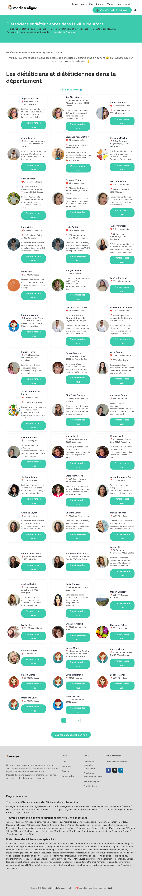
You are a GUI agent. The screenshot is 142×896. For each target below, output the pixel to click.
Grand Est (103, 806)
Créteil (64, 824)
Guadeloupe (115, 806)
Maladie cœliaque (14, 852)
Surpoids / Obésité (62, 861)
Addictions (11, 843)
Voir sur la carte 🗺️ (71, 89)
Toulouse (107, 831)
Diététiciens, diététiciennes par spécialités (31, 839)
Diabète (26, 849)
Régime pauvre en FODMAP (63, 858)
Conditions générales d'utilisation (89, 765)
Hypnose (122, 849)
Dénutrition (126, 846)
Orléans (103, 828)
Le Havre (91, 824)
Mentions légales (92, 781)
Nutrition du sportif (31, 855)
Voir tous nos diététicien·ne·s (71, 735)
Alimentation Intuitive (86, 843)
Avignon (102, 821)
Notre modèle (125, 4)
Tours (127, 831)
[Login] (135, 10)
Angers (37, 821)
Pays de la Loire (125, 809)
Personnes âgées (86, 855)
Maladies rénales (115, 852)
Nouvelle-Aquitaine (95, 809)
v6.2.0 (109, 888)
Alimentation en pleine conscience (34, 843)
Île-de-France (31, 809)
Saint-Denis (47, 831)
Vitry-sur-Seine (27, 834)
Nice (88, 828)
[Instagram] (114, 770)
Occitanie (111, 809)
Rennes (19, 831)
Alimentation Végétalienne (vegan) (115, 843)
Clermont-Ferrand (50, 824)
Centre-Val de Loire (79, 806)
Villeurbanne (12, 834)
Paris (111, 828)
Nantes (80, 828)
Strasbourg (87, 831)
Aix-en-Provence (14, 821)
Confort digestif (111, 846)
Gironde (58, 52)
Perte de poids (104, 855)
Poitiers (131, 828)
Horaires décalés (108, 849)
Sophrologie (23, 861)
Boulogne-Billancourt (16, 824)
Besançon (112, 821)
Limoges (117, 824)
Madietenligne (59, 888)
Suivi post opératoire (41, 861)
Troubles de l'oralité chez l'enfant (88, 861)
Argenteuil (57, 821)
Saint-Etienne (61, 831)
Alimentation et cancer (63, 843)
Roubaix (28, 831)
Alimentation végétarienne (19, 846)
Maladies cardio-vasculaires (38, 852)
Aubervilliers (90, 821)
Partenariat (67, 766)
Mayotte (68, 809)
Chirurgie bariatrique (92, 846)
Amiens (28, 821)
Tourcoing (117, 831)
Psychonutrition (13, 858)
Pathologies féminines (52, 855)
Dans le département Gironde (35, 31)
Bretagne (64, 806)
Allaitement (39, 846)
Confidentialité (91, 786)
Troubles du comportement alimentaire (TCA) (99, 865)
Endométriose (79, 849)
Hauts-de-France (14, 809)
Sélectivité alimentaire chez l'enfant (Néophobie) (101, 858)
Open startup (68, 776)
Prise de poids (120, 855)
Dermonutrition (13, 849)
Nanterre (70, 828)
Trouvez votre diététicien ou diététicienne (27, 28)
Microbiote (130, 852)
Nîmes (95, 828)
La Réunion (45, 809)
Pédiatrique (70, 855)
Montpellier (29, 828)
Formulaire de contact (116, 761)
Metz (19, 828)
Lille (110, 824)
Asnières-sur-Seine (73, 821)
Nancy (62, 828)
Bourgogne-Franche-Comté (44, 806)
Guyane (126, 806)
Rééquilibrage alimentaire (35, 858)
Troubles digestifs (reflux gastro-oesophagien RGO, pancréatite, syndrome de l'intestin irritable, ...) (68, 863)
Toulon (98, 831)
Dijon (71, 824)
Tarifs (110, 4)
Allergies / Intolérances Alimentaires (64, 846)
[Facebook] (108, 770)
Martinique (57, 809)
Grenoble (80, 824)
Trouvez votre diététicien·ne (87, 4)
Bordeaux (123, 821)
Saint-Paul (75, 831)
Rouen (37, 831)
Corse (94, 806)
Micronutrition (13, 855)
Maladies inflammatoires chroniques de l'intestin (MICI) (79, 852)
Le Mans (101, 824)
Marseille (10, 828)
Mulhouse (52, 828)
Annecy (46, 821)
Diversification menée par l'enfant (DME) (51, 849)
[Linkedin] (120, 770)
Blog (64, 761)
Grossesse (93, 849)
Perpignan (120, 828)
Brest (31, 824)
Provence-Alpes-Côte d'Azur (20, 812)
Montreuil (41, 828)
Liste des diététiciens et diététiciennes (70, 28)
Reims (10, 831)
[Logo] (22, 7)
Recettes (66, 771)
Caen (38, 824)
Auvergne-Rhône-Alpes (18, 806)
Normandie (79, 809)
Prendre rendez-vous (33, 125)
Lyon (126, 824)
